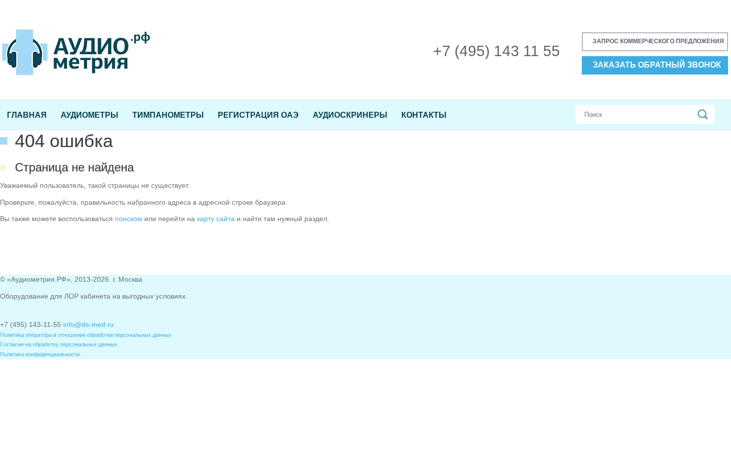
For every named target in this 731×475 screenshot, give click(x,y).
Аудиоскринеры (350, 115)
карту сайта (216, 219)
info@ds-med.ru (88, 324)
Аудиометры (89, 115)
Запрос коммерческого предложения (658, 41)
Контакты (424, 115)
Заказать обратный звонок (657, 65)
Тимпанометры (168, 115)
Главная (27, 115)
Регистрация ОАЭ (258, 115)
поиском (128, 219)
